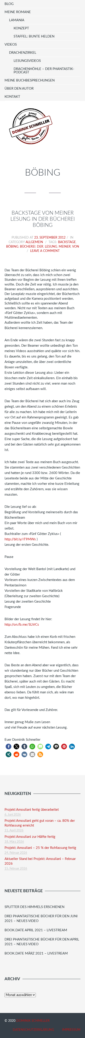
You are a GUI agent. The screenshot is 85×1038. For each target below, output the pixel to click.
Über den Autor (19, 88)
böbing (12, 246)
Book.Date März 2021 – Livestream (36, 953)
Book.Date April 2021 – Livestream (36, 930)
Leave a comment (45, 251)
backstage (67, 242)
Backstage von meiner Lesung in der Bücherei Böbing (42, 219)
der (40, 246)
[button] (8, 746)
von (75, 246)
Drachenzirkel (22, 52)
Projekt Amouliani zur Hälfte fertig (30, 836)
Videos (11, 44)
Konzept (21, 28)
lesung (51, 246)
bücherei (27, 246)
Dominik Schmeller (33, 1020)
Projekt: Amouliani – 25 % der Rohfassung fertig (40, 848)
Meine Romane (18, 12)
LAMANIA (16, 20)
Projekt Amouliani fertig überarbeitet (32, 809)
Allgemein (34, 242)
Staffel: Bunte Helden (34, 36)
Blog (9, 4)
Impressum (71, 1029)
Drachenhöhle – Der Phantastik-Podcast (44, 70)
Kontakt (12, 96)
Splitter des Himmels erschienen (34, 907)
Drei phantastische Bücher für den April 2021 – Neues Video (42, 942)
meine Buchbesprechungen (30, 80)
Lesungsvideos (27, 61)
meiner (65, 246)
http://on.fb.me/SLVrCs (22, 624)
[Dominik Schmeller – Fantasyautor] (30, 126)
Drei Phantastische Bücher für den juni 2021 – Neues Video (41, 919)
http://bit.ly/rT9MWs (20, 539)
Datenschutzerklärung (33, 1029)
